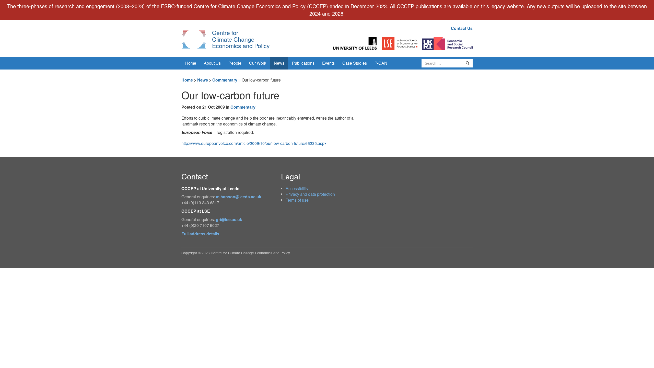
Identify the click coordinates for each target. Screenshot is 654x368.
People (234, 63)
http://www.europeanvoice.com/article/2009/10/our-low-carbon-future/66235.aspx (253, 143)
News (279, 63)
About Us (212, 63)
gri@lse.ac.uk (229, 219)
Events (328, 63)
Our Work (257, 63)
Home (190, 63)
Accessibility (297, 188)
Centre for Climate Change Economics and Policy (241, 39)
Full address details (200, 234)
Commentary (224, 80)
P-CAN (381, 63)
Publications (303, 63)
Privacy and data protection (310, 194)
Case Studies (354, 63)
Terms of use (297, 200)
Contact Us (462, 28)
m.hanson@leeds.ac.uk (238, 197)
